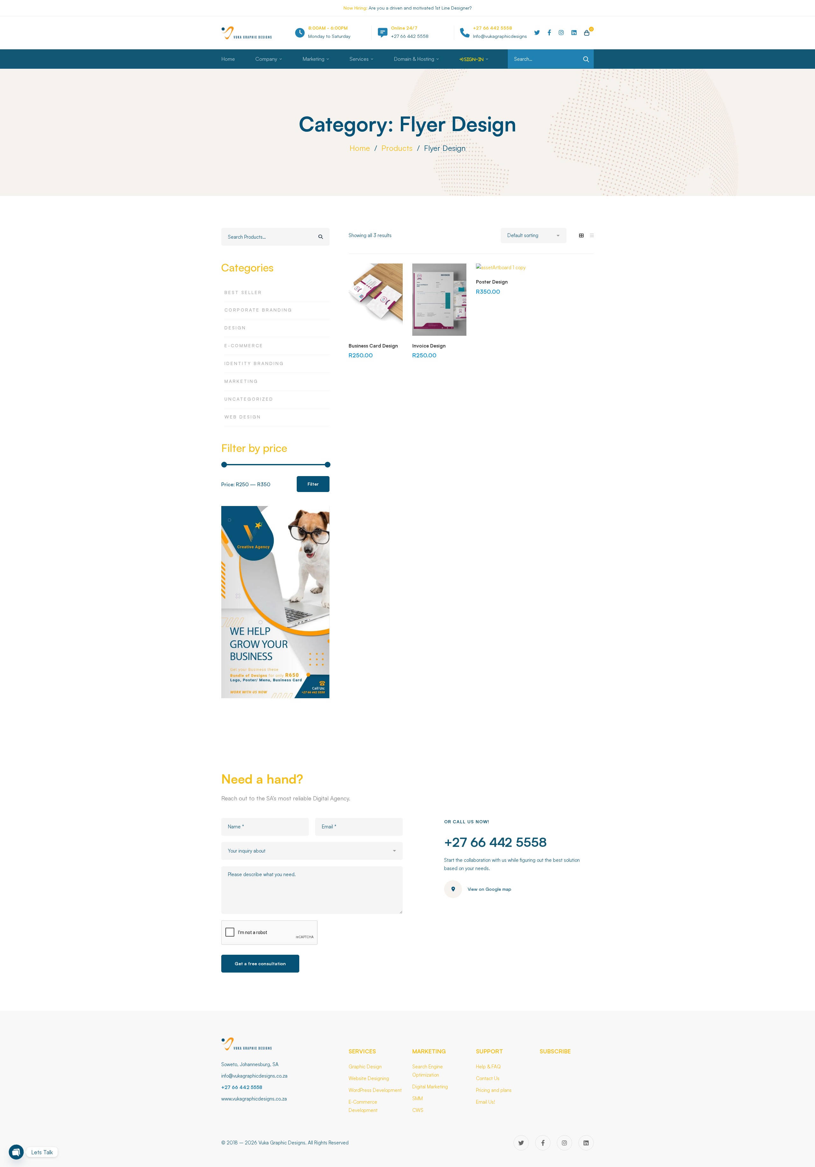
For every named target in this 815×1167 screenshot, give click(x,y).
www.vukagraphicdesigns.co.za (254, 1099)
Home (360, 148)
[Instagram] (561, 33)
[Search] (321, 237)
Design (235, 327)
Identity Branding (254, 363)
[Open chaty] (16, 1152)
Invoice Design (429, 346)
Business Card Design (373, 346)
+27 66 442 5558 (495, 842)
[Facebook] (549, 33)
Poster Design (492, 282)
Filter (313, 484)
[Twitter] (537, 33)
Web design (242, 416)
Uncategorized (248, 399)
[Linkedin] (574, 33)
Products (397, 148)
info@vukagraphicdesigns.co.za (254, 1076)
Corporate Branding (258, 310)
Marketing (241, 381)
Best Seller (243, 292)
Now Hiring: (355, 8)
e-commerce (243, 345)
